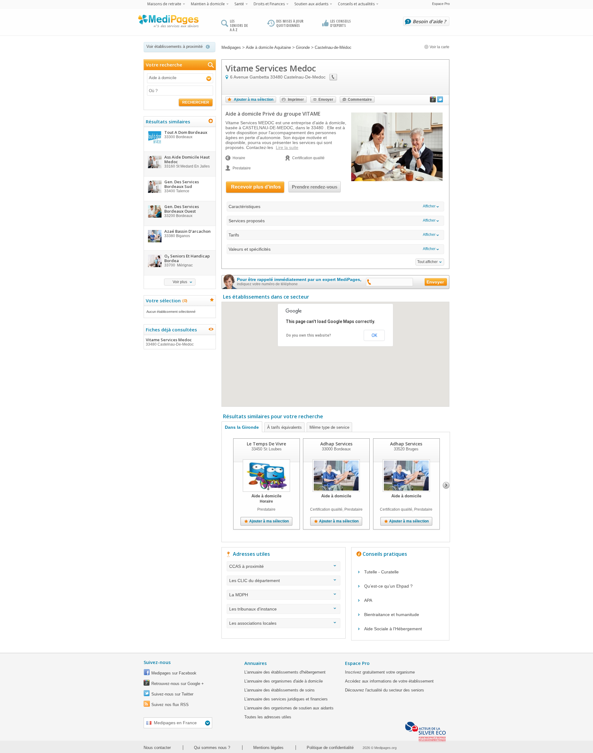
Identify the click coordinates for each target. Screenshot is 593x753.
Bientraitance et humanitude (391, 614)
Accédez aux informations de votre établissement (389, 681)
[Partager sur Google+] (433, 100)
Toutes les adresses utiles (267, 717)
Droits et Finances (269, 3)
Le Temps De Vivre (266, 444)
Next (446, 485)
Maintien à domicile (208, 3)
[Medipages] (168, 23)
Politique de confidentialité (330, 747)
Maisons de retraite (164, 3)
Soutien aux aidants (311, 3)
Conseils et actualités (356, 3)
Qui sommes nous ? (212, 747)
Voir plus (180, 282)
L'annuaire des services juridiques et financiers (286, 699)
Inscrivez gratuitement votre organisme (380, 672)
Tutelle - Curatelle (381, 571)
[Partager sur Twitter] (440, 100)
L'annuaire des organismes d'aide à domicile (283, 681)
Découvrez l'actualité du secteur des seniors (384, 690)
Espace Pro (441, 4)
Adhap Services (336, 444)
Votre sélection (166, 300)
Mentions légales (268, 747)
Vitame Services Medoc (170, 342)
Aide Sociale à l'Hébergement (393, 628)
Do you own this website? (308, 335)
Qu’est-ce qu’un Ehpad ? (388, 586)
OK (374, 335)
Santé (239, 3)
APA (368, 600)
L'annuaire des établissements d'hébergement (285, 672)
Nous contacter (157, 747)
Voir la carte (439, 47)
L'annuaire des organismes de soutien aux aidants (289, 708)
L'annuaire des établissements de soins (279, 690)
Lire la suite (287, 147)
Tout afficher (427, 262)
